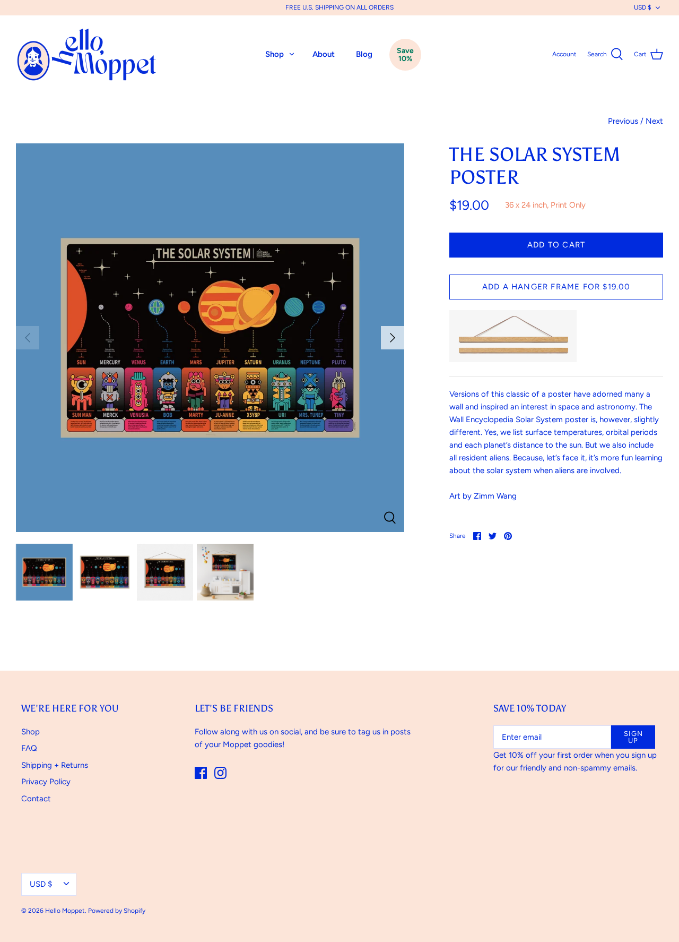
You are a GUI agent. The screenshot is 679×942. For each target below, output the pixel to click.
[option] (210, 337)
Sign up (633, 737)
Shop (274, 54)
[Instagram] (220, 773)
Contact (36, 798)
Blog (364, 54)
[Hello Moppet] (87, 54)
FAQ (29, 748)
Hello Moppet (65, 910)
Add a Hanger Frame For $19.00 (556, 287)
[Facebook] (201, 773)
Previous (623, 121)
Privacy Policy (46, 781)
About (323, 54)
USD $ (642, 7)
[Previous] (27, 337)
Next (654, 121)
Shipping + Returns (54, 765)
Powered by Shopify (116, 910)
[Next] (392, 337)
